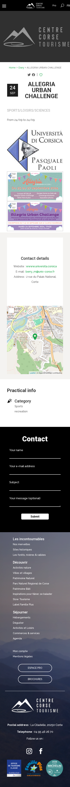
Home (12, 67)
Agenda (17, 638)
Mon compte (20, 651)
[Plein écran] (11, 310)
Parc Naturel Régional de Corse (31, 583)
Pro (54, 5)
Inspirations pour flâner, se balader (32, 594)
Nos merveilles (21, 544)
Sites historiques (22, 549)
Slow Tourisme (21, 599)
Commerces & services (26, 633)
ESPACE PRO (35, 668)
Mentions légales (23, 656)
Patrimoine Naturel (23, 578)
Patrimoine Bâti (21, 588)
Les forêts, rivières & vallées (29, 555)
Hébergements (21, 617)
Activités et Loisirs (23, 628)
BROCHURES (35, 679)
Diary (21, 67)
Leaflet (32, 372)
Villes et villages (22, 573)
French (68, 5)
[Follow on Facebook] (41, 751)
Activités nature (22, 567)
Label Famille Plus (23, 604)
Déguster (18, 622)
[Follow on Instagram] (29, 751)
